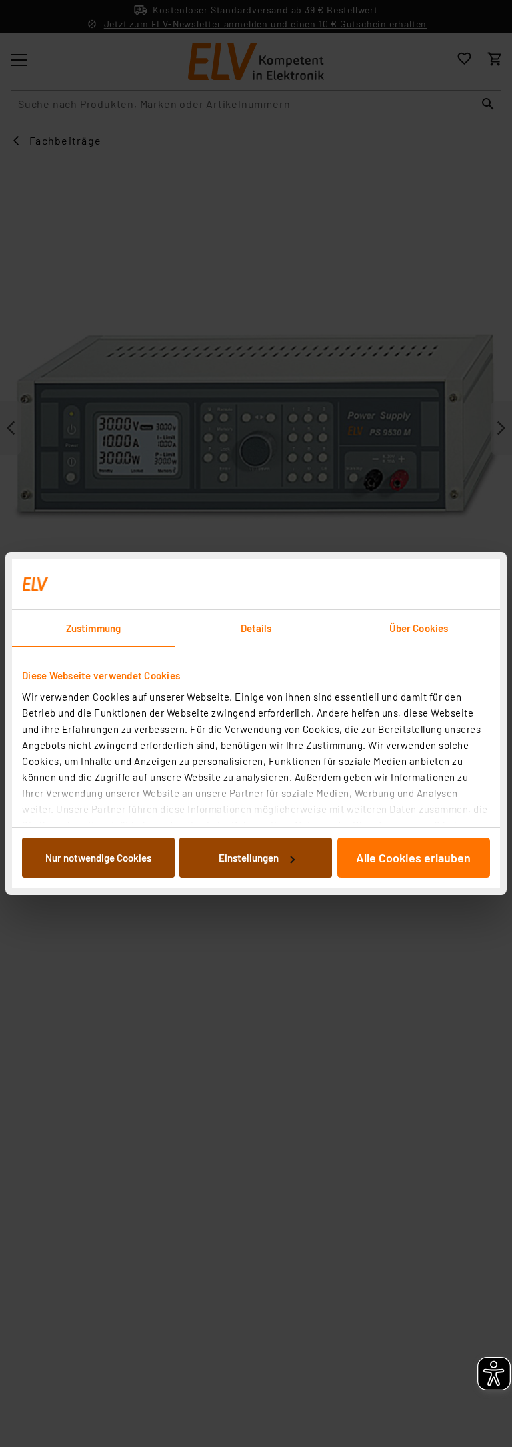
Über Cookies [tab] (418, 628)
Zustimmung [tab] (93, 628)
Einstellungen (249, 858)
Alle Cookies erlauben (413, 857)
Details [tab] (256, 628)
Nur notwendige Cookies (98, 858)
